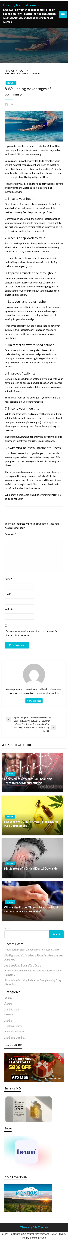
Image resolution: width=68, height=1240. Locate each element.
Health (22, 71)
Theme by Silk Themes (34, 1227)
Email (8, 594)
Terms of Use (38, 1238)
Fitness (8, 1003)
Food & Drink (11, 1008)
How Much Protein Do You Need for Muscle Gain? (31, 949)
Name (8, 578)
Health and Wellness (15, 1037)
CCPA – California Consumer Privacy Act (25, 1234)
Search (7, 928)
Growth (8, 1014)
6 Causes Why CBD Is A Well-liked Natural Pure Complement (31, 823)
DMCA (53, 1234)
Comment (10, 534)
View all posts (34, 700)
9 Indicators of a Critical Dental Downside (31, 868)
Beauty (8, 997)
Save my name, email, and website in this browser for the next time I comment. (32, 633)
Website (9, 609)
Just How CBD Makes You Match (22, 964)
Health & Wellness (14, 1031)
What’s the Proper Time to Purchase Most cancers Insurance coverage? (31, 909)
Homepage (9, 71)
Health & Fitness (13, 1025)
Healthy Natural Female (21, 5)
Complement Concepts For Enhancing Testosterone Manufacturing (28, 781)
